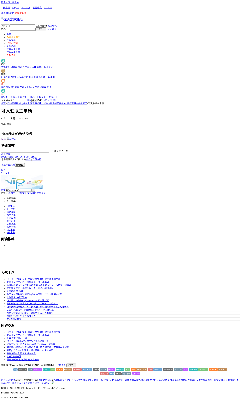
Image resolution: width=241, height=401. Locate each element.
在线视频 (11, 40)
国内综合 (5, 87)
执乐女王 (43, 97)
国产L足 (11, 206)
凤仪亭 (32, 77)
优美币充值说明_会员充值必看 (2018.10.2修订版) (30, 310)
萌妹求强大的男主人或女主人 (21, 316)
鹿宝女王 (5, 97)
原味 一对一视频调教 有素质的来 (23, 359)
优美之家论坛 (45, 380)
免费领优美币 (13, 37)
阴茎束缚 (126, 374)
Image (11, 157)
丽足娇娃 (31, 67)
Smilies (34, 157)
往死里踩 (120, 369)
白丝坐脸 (68, 369)
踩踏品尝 (22, 369)
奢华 (127, 369)
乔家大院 (22, 67)
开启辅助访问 (8, 13)
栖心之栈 (24, 77)
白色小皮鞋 (168, 369)
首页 (9, 34)
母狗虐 (59, 369)
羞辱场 (96, 369)
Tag (15, 369)
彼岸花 (43, 87)
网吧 (53, 369)
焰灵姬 (40, 67)
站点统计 (5, 380)
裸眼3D (111, 369)
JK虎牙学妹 (141, 369)
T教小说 (11, 232)
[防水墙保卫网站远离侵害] (53, 383)
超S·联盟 (15, 87)
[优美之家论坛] (12, 19)
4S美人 (46, 369)
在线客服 (11, 55)
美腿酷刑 (77, 369)
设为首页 (5, 2)
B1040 (118, 374)
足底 (150, 369)
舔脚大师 (178, 369)
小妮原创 (50, 77)
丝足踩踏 (11, 212)
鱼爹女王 (15, 97)
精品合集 (11, 215)
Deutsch (48, 7)
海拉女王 (53, 97)
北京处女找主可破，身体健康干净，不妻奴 (28, 282)
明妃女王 (34, 97)
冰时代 (14, 67)
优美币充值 (12, 43)
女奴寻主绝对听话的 (17, 297)
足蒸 (30, 369)
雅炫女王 (24, 97)
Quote (22, 157)
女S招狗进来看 (14, 319)
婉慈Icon (15, 77)
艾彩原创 (5, 67)
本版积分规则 (8, 165)
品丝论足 (41, 193)
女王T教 (11, 209)
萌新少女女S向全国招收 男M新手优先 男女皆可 (30, 313)
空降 (112, 374)
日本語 (6, 7)
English (15, 7)
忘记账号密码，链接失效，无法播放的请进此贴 (30, 288)
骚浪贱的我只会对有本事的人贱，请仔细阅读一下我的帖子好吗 (38, 306)
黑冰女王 (12, 193)
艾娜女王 (24, 87)
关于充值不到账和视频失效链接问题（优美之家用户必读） (36, 294)
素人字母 (222, 369)
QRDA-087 (203, 369)
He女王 (50, 87)
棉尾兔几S (87, 369)
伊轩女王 (22, 193)
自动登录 (42, 26)
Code (28, 157)
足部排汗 (136, 374)
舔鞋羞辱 (37, 369)
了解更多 (61, 365)
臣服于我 (157, 369)
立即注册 (52, 29)
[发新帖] (11, 138)
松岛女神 (40, 77)
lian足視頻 (34, 87)
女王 (50, 100)
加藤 (133, 369)
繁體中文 (37, 7)
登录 (28, 159)
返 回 (3, 138)
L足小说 (11, 229)
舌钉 (186, 369)
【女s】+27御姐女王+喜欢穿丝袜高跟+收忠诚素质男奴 (33, 279)
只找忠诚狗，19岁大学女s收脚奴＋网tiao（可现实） (32, 303)
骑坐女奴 (193, 369)
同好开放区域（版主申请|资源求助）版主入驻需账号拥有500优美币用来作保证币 (47, 103)
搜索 (29, 100)
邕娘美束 (48, 67)
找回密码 (52, 26)
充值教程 (11, 46)
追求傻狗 (213, 369)
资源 (55, 100)
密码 (3, 29)
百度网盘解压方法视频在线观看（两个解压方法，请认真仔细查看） (40, 285)
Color (5, 157)
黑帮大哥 (104, 374)
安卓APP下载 (13, 49)
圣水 (13, 224)
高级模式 (5, 154)
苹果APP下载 (13, 52)
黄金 (9, 224)
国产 (45, 100)
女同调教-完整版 (15, 291)
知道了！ (71, 365)
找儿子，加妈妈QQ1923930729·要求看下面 (28, 300)
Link (17, 157)
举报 (12, 380)
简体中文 (25, 7)
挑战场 (103, 369)
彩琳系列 (5, 77)
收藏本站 (14, 2)
